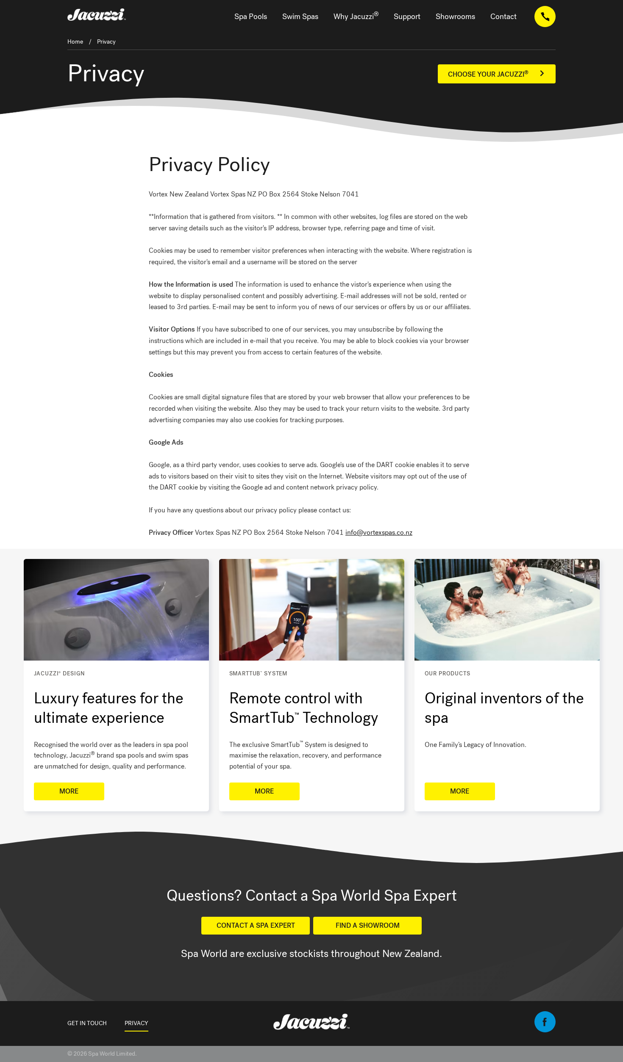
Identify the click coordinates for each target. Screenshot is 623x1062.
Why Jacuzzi (356, 16)
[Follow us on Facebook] (545, 1030)
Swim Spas (300, 16)
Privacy (106, 42)
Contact (503, 16)
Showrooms (455, 16)
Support (407, 16)
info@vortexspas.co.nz (378, 532)
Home (75, 42)
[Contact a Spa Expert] (545, 17)
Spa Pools (250, 16)
